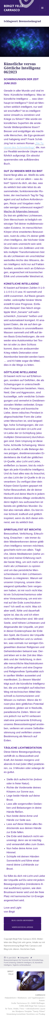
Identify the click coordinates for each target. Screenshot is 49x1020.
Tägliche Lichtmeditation (22, 965)
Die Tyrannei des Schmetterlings (31, 960)
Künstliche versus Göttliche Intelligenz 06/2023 (22, 67)
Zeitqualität (24, 957)
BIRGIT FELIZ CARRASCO (13, 8)
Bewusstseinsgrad (11, 960)
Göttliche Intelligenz (24, 962)
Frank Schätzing (10, 962)
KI (33, 962)
